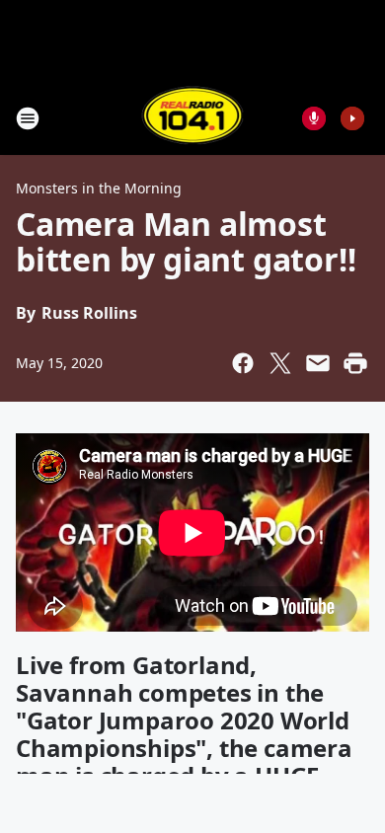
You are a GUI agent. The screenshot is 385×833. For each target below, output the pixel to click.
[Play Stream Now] (352, 118)
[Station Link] (193, 118)
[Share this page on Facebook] (243, 363)
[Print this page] (355, 363)
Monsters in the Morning (99, 188)
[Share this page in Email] (318, 363)
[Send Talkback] (314, 118)
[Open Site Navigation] (27, 118)
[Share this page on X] (280, 363)
